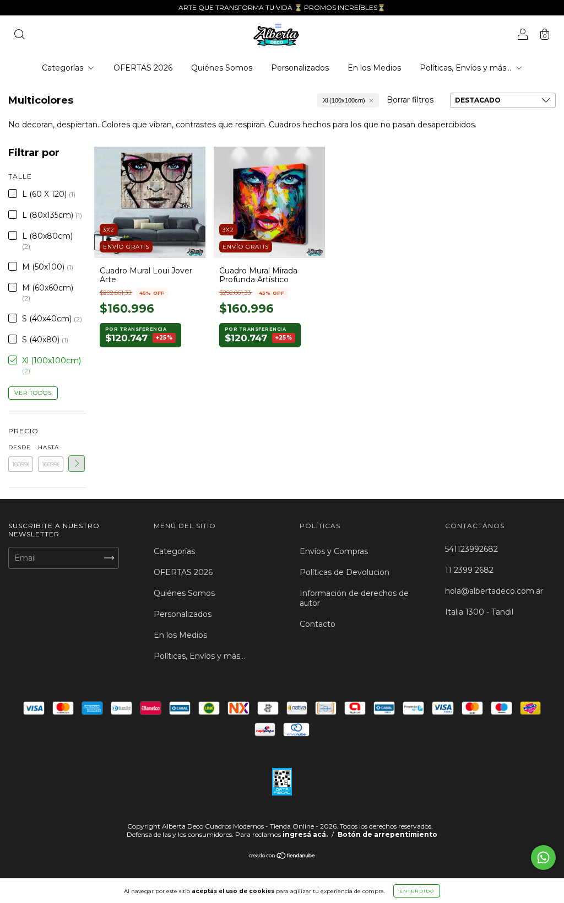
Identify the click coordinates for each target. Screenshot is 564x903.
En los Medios (374, 68)
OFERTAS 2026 (142, 68)
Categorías (63, 68)
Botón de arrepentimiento (387, 834)
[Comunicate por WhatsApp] (543, 857)
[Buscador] (19, 36)
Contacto (317, 624)
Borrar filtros (410, 100)
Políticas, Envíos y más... (466, 68)
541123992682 (471, 549)
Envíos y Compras (334, 551)
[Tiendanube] (282, 857)
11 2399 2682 (469, 570)
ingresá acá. (305, 834)
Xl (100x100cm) (344, 100)
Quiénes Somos (221, 68)
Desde (19, 447)
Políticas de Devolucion (344, 572)
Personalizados (300, 68)
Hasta (48, 447)
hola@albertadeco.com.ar (494, 591)
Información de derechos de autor (354, 598)
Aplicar (76, 463)
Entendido (416, 891)
